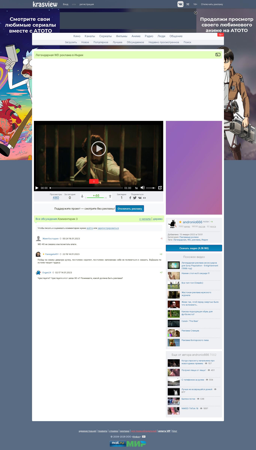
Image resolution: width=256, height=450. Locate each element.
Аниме (136, 36)
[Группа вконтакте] (180, 6)
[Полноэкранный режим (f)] (160, 188)
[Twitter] (134, 198)
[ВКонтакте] (139, 198)
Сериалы (105, 36)
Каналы (90, 36)
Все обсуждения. (47, 218)
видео (187, 226)
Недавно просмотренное (164, 42)
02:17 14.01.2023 (63, 272)
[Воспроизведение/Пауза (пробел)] (37, 188)
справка (113, 431)
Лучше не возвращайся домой (197, 389)
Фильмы (121, 36)
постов (201, 226)
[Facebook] (130, 198)
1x (136, 188)
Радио (149, 36)
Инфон (136, 436)
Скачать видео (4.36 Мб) (194, 248)
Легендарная (179, 239)
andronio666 (190, 222)
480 (56, 198)
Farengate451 (50, 254)
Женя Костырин (50, 238)
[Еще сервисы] (144, 198)
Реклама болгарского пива (195, 340)
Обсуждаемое (135, 42)
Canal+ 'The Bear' (190, 321)
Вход (65, 4)
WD (189, 239)
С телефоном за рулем (193, 379)
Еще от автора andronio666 (194, 354)
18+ (195, 4)
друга (213, 226)
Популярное (101, 42)
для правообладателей (143, 431)
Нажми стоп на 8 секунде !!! (196, 273)
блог (174, 431)
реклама (196, 239)
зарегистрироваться (108, 228)
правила (102, 431)
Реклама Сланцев (190, 330)
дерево (157, 218)
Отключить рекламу (212, 4)
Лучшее (117, 42)
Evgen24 (47, 272)
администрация (87, 431)
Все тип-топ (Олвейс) (192, 283)
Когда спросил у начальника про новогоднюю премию (198, 362)
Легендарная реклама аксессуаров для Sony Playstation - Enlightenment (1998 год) (200, 265)
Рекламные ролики (189, 237)
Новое (85, 42)
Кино (76, 36)
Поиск (187, 42)
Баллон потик (188, 399)
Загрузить (71, 42)
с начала (145, 218)
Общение (176, 36)
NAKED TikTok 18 (190, 408)
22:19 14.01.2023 (71, 254)
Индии (204, 239)
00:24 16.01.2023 (71, 238)
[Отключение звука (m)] (142, 188)
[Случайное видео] (187, 4)
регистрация (87, 4)
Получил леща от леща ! (194, 370)
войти (90, 228)
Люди (161, 36)
